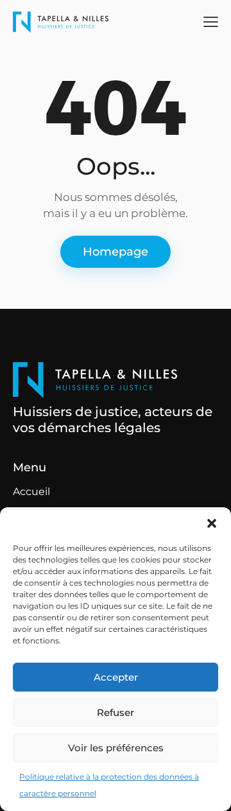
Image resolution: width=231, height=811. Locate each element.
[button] (211, 523)
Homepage (115, 252)
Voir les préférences (116, 748)
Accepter (116, 677)
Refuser (115, 712)
